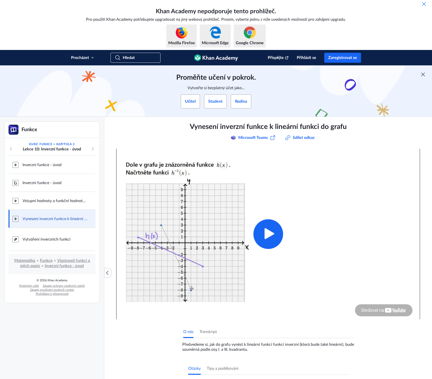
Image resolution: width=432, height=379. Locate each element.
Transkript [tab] (208, 332)
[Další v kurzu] (93, 149)
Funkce (46, 261)
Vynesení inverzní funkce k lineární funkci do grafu (55, 219)
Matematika (24, 261)
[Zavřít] (424, 4)
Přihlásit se (306, 58)
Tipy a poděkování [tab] (222, 369)
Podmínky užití (29, 285)
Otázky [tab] (194, 369)
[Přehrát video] (268, 234)
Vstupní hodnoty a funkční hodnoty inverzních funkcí (55, 201)
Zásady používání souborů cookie (52, 289)
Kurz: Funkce (40, 144)
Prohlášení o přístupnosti (52, 293)
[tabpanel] (268, 345)
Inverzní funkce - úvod (42, 165)
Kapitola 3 (65, 144)
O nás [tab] (188, 332)
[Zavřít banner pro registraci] (423, 74)
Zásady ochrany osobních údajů (64, 285)
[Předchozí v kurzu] (11, 149)
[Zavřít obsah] (108, 273)
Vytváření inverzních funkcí (46, 239)
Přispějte (276, 58)
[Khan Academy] (216, 57)
